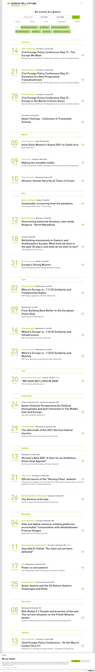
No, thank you (85, 661)
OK (76, 661)
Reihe (77, 21)
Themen (32, 21)
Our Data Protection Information (8, 667)
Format (17, 21)
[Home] (21, 4)
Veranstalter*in (61, 21)
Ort (46, 21)
